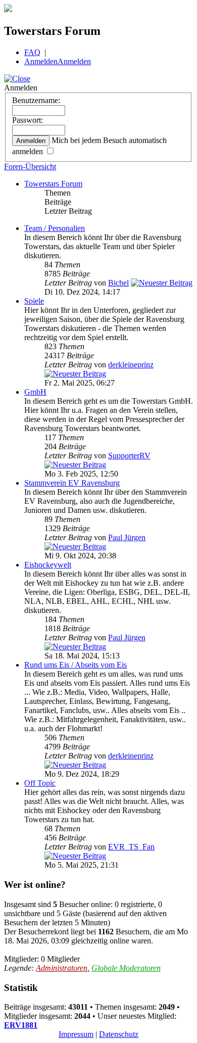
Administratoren (61, 968)
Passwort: (27, 120)
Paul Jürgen (126, 537)
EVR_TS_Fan (131, 846)
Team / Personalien (54, 228)
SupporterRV (129, 455)
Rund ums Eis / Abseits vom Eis (75, 664)
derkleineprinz (131, 364)
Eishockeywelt (47, 564)
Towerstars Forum (53, 183)
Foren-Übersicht (30, 166)
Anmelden (41, 61)
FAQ (32, 52)
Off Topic (40, 783)
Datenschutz (118, 1034)
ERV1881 (20, 1025)
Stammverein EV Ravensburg (72, 483)
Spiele (34, 301)
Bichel (118, 282)
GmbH (35, 392)
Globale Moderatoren (126, 968)
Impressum (76, 1034)
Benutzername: (36, 100)
